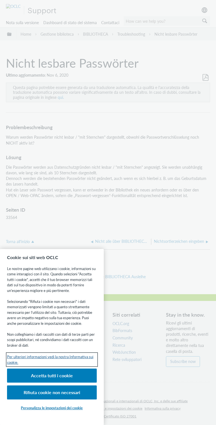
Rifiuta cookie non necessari (52, 392)
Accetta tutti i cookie (52, 375)
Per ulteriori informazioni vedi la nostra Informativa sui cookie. (50, 359)
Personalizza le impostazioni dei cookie (52, 407)
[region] (52, 337)
